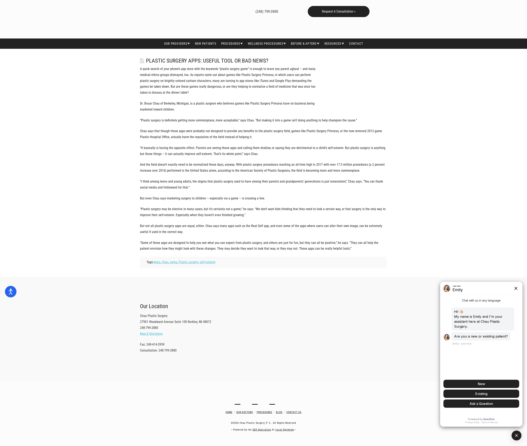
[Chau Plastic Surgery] (171, 19)
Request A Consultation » (339, 11)
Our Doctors (244, 412)
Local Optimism (284, 429)
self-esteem (207, 262)
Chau (165, 262)
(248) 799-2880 (266, 11)
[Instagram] (233, 11)
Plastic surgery (188, 262)
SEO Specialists (262, 429)
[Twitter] (221, 11)
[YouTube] (227, 11)
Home (229, 412)
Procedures (264, 412)
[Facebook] (215, 11)
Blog (279, 412)
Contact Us (293, 412)
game (173, 262)
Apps (157, 262)
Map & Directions (151, 334)
